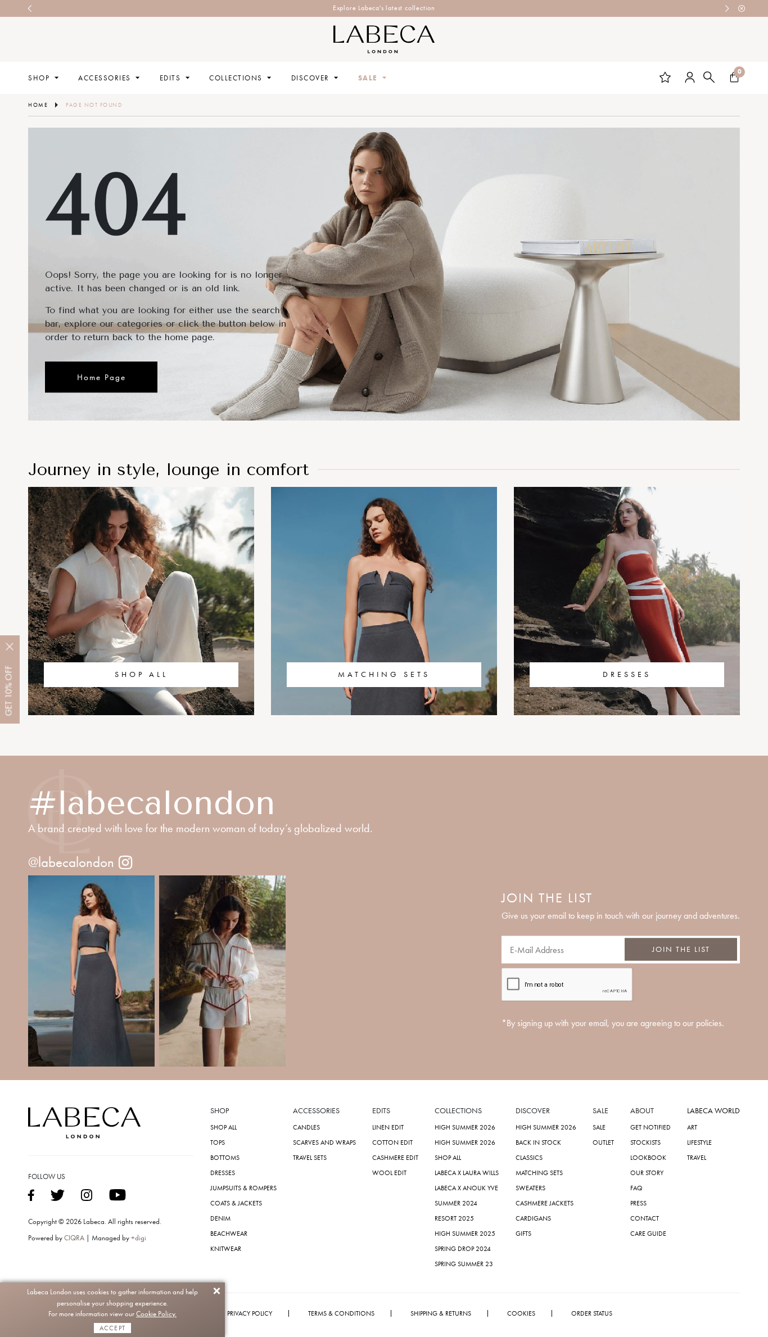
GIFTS (523, 1233)
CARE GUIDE (648, 1233)
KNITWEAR (225, 1248)
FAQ (636, 1188)
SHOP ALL (141, 675)
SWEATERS (530, 1188)
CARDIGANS (533, 1218)
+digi (138, 1238)
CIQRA (75, 1238)
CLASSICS (529, 1157)
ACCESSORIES (104, 78)
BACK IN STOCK (538, 1142)
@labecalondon (71, 862)
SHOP (38, 78)
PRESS (638, 1203)
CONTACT (644, 1218)
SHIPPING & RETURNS (440, 1313)
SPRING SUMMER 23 (464, 1264)
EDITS (170, 78)
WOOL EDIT (389, 1172)
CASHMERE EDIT (395, 1157)
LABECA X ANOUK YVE (466, 1188)
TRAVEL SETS (310, 1157)
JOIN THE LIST (681, 949)
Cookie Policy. (156, 1313)
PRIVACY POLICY (249, 1313)
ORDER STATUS (591, 1313)
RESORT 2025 (454, 1218)
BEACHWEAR (228, 1233)
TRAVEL (696, 1157)
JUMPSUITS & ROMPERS (243, 1188)
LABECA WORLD (713, 1111)
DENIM (220, 1218)
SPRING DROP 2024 (463, 1248)
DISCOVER (310, 78)
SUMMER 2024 (456, 1203)
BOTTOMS (225, 1157)
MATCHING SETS (384, 675)
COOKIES (521, 1313)
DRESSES (627, 675)
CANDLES (306, 1127)
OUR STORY (646, 1172)
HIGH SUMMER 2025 (465, 1233)
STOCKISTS (645, 1142)
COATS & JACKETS (236, 1203)
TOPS (217, 1142)
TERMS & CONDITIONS (341, 1313)
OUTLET (603, 1142)
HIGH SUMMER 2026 (465, 1127)
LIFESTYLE (699, 1142)
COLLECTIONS (236, 78)
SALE (368, 78)
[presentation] (30, 8)
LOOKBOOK (648, 1157)
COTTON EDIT (392, 1142)
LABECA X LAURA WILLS (467, 1172)
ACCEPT (112, 1328)
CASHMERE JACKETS (544, 1203)
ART (692, 1127)
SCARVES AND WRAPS (324, 1142)
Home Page (101, 378)
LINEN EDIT (388, 1127)
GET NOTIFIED (650, 1127)
